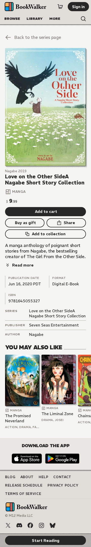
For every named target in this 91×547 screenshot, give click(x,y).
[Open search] (83, 18)
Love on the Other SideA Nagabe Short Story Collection (57, 313)
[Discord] (19, 525)
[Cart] (60, 6)
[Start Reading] (45, 107)
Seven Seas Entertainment (54, 325)
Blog (10, 477)
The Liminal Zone (57, 413)
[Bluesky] (53, 525)
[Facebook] (30, 525)
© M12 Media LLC (19, 515)
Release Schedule (23, 485)
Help (44, 477)
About (27, 477)
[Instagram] (41, 525)
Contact (62, 477)
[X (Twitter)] (8, 525)
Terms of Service (23, 493)
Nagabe (36, 334)
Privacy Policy (63, 485)
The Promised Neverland (18, 418)
